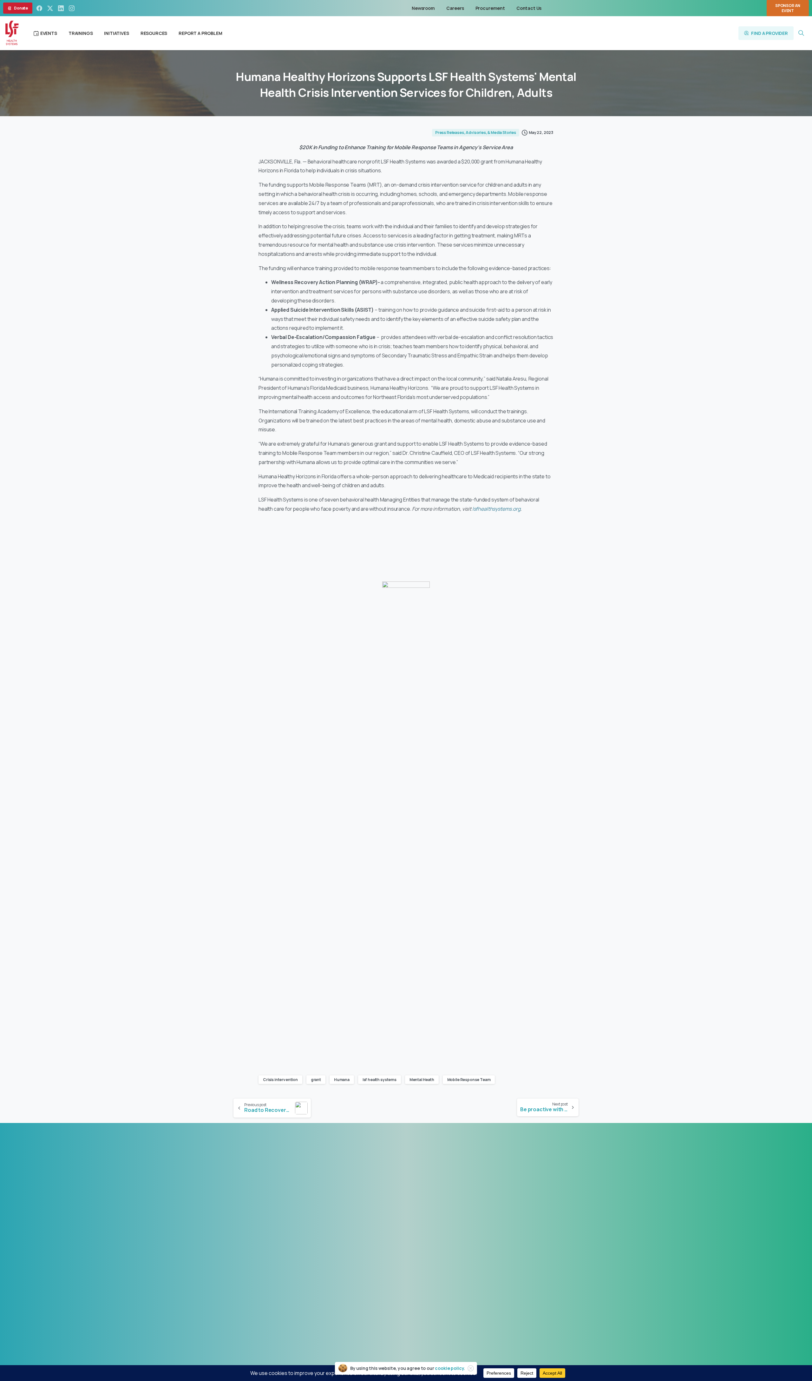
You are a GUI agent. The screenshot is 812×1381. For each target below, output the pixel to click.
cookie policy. (450, 1368)
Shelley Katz (454, 1250)
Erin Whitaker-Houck (425, 1257)
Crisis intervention (280, 1079)
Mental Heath (421, 1079)
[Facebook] (39, 8)
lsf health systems (379, 1079)
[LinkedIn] (61, 8)
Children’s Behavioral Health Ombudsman (406, 1265)
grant (316, 1079)
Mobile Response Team (469, 1079)
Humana (342, 1079)
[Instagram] (71, 8)
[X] (50, 8)
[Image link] (315, 1162)
